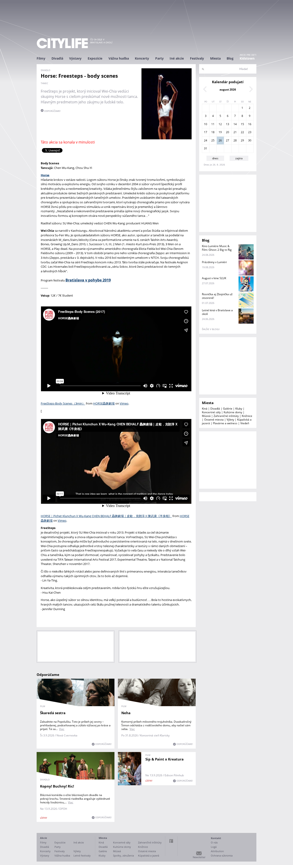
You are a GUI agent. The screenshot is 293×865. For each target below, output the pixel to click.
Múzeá (206, 416)
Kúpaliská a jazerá (148, 855)
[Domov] (62, 43)
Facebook (171, 840)
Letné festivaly (82, 855)
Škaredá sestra (52, 713)
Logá (214, 846)
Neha (125, 713)
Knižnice (247, 416)
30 (249, 140)
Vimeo (124, 403)
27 (227, 140)
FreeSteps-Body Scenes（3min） (63, 403)
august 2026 (228, 89)
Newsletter (199, 857)
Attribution (217, 851)
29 (242, 140)
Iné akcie (177, 58)
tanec (44, 83)
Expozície (95, 58)
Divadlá (57, 58)
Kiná (204, 408)
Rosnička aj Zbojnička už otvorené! (217, 296)
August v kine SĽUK (214, 278)
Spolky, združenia (123, 855)
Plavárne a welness (225, 423)
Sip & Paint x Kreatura (164, 759)
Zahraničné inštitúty (226, 416)
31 (205, 148)
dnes (215, 158)
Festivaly (197, 58)
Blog (230, 58)
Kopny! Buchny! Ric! (57, 786)
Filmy (41, 58)
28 (235, 140)
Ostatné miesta (214, 419)
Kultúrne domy (233, 412)
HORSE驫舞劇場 (104, 403)
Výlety (230, 419)
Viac (61, 729)
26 (220, 140)
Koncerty (142, 58)
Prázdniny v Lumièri (214, 262)
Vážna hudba (119, 58)
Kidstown (247, 58)
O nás (214, 842)
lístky (43, 817)
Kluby (238, 408)
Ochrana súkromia (222, 855)
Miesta (215, 58)
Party (159, 58)
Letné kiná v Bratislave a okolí (217, 312)
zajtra (239, 158)
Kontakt (216, 838)
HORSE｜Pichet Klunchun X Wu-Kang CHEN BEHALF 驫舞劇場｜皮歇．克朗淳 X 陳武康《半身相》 (106, 516)
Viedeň (244, 423)
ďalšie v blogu (211, 329)
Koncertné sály (211, 412)
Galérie (227, 408)
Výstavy (75, 58)
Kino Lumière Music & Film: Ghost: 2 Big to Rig (217, 248)
